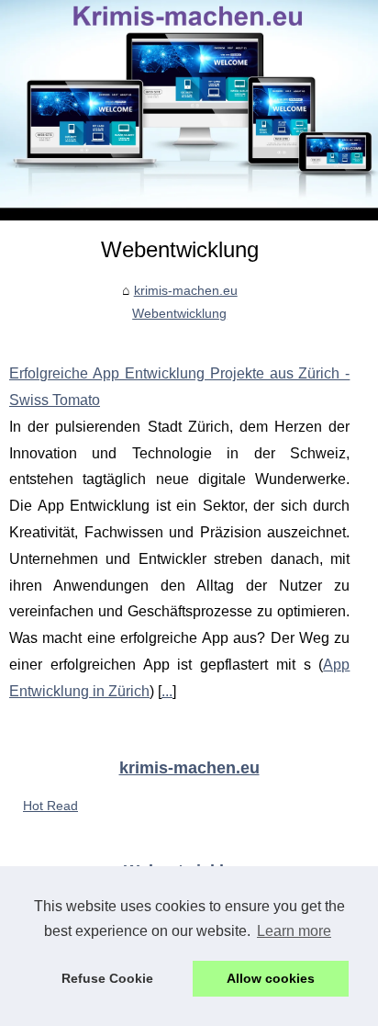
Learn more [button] (294, 931)
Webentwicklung (179, 313)
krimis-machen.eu (186, 290)
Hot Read (50, 805)
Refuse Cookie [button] (107, 978)
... (166, 691)
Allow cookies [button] (271, 978)
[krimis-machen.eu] (189, 110)
